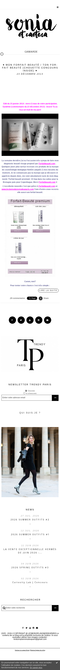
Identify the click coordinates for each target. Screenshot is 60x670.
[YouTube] (30, 320)
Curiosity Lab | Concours (30, 582)
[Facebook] (12, 320)
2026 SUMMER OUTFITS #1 (30, 534)
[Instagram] (38, 320)
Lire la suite (48, 290)
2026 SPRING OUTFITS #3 (30, 567)
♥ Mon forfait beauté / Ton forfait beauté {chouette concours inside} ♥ (30, 68)
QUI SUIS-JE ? (30, 412)
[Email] (47, 320)
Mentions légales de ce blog (37, 650)
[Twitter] (21, 320)
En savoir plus (36, 667)
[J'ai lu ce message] (57, 662)
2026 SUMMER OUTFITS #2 (30, 519)
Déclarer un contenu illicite (22, 650)
